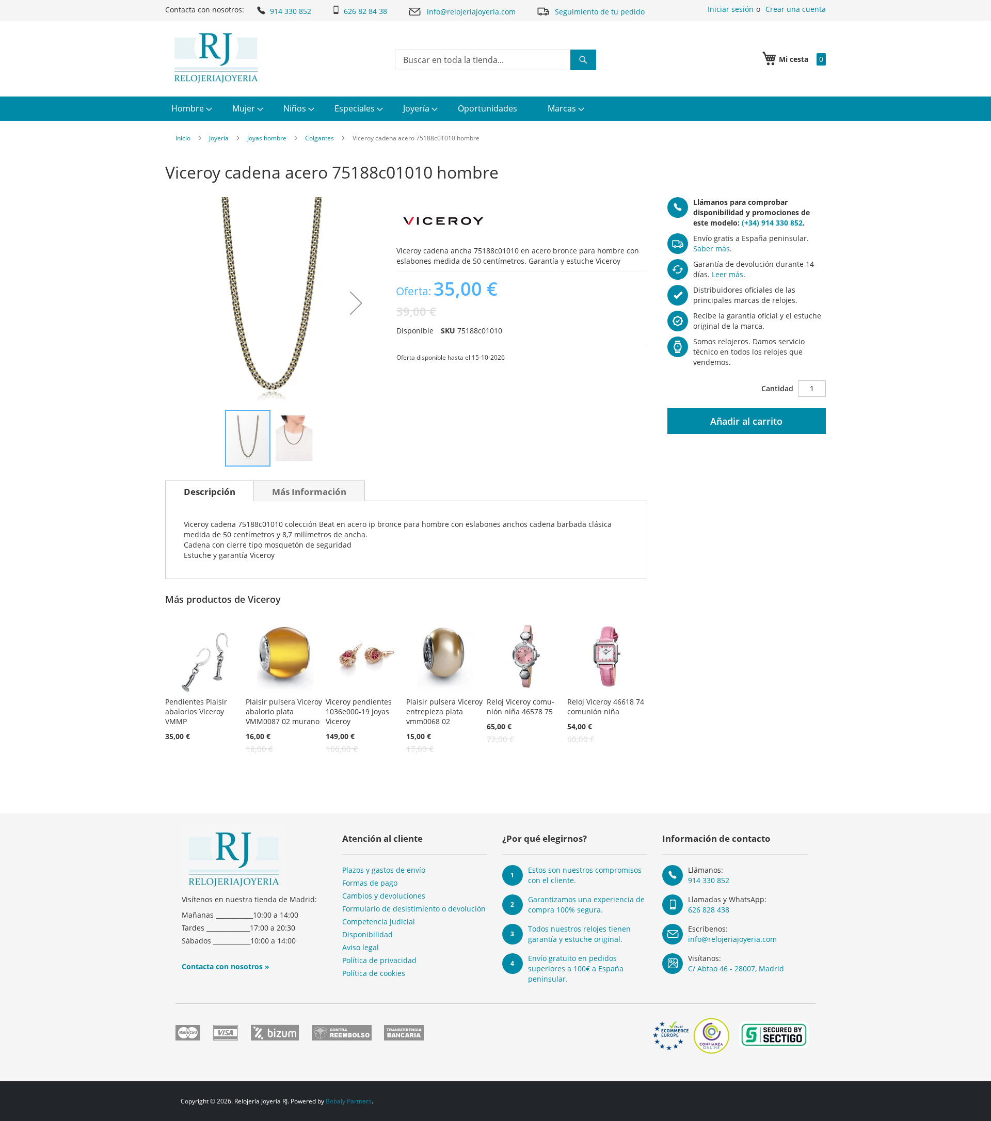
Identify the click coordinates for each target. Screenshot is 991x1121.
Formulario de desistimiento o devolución (414, 909)
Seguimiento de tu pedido (600, 12)
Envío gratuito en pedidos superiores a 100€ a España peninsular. (576, 968)
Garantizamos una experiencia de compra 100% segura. (586, 904)
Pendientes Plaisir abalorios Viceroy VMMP (196, 711)
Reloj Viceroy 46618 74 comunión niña (605, 706)
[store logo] (216, 58)
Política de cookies (373, 973)
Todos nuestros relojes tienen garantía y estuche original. (579, 934)
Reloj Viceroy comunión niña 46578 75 (520, 706)
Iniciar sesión (731, 9)
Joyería (219, 138)
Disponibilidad (367, 934)
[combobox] (495, 60)
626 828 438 (708, 910)
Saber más (711, 248)
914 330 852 (290, 11)
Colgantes (319, 138)
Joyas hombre (266, 138)
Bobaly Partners (349, 1101)
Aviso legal (360, 947)
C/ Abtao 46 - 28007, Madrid (736, 968)
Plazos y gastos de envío (383, 870)
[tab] (209, 491)
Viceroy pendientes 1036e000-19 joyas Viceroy (359, 711)
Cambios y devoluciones (383, 896)
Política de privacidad (379, 960)
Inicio (182, 138)
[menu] (495, 109)
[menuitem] (190, 109)
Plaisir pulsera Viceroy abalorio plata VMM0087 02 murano (284, 711)
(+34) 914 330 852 (772, 223)
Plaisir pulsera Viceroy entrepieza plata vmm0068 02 (444, 711)
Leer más (727, 274)
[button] (356, 303)
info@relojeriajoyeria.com (471, 12)
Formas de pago (369, 883)
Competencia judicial (378, 921)
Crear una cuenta (795, 9)
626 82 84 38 (365, 11)
